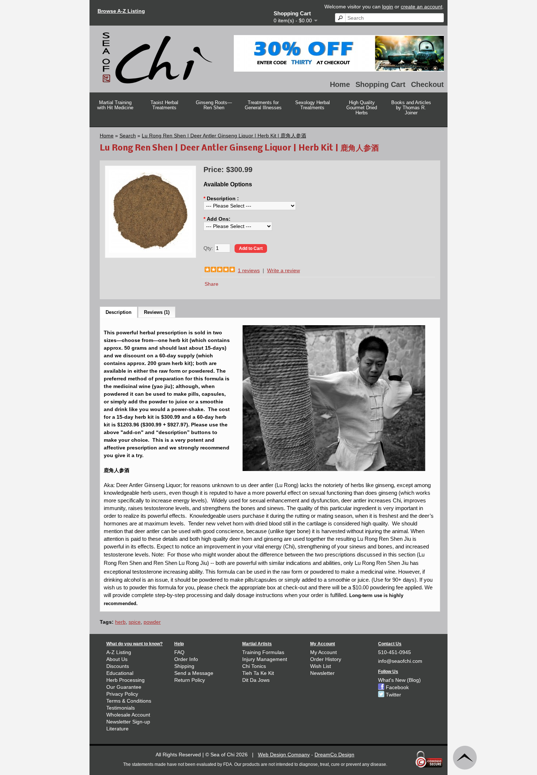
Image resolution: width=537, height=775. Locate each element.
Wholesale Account (128, 715)
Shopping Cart (380, 84)
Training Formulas (263, 652)
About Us (116, 659)
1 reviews (249, 270)
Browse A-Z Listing (121, 11)
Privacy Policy (122, 694)
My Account (323, 652)
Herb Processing (125, 680)
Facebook (396, 687)
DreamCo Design (334, 754)
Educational (119, 673)
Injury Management (264, 659)
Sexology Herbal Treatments (312, 105)
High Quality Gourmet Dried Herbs (361, 107)
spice (135, 622)
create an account (421, 7)
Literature (117, 729)
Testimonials (120, 708)
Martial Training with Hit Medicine (115, 105)
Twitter (392, 695)
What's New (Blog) (399, 680)
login (387, 7)
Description (119, 312)
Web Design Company (284, 754)
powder (152, 622)
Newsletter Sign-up (128, 722)
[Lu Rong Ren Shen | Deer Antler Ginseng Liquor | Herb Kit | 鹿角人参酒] (150, 251)
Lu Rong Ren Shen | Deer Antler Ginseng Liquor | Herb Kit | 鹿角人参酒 (224, 135)
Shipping (184, 666)
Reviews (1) (157, 312)
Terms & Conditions (128, 701)
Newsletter (322, 673)
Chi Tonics (254, 666)
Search (127, 135)
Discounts (117, 666)
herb (120, 622)
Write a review (283, 270)
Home (340, 84)
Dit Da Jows (256, 680)
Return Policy (189, 680)
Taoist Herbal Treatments (164, 105)
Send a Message (193, 673)
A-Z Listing (118, 652)
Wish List (320, 666)
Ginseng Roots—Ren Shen (214, 105)
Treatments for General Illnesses (263, 105)
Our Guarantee (123, 687)
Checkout (427, 84)
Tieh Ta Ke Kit (258, 673)
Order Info (186, 659)
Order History (325, 659)
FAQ (179, 652)
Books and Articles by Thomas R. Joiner (411, 107)
